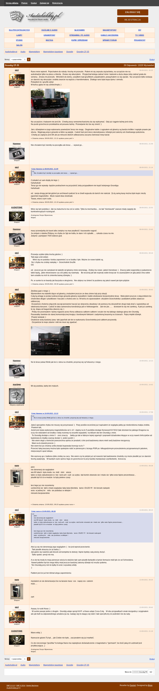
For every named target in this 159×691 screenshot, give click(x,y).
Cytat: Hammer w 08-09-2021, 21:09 (44, 169)
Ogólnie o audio (49, 30)
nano (17, 466)
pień (17, 70)
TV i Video (139, 35)
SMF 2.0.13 (11, 685)
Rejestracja (57, 3)
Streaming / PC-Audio (79, 35)
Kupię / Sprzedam (79, 40)
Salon (19, 45)
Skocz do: (128, 672)
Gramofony (49, 35)
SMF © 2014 (20, 685)
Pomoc (24, 3)
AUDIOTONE (16, 207)
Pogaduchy (139, 40)
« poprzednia (16, 59)
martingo (17, 384)
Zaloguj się (44, 3)
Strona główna (12, 3)
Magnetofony (109, 30)
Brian (150, 685)
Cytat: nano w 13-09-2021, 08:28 (43, 511)
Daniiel (133, 685)
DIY (139, 30)
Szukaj (34, 3)
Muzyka (49, 40)
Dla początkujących (19, 30)
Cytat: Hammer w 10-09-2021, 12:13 (44, 413)
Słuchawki (79, 30)
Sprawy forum (110, 40)
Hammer (17, 144)
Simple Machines (32, 685)
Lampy (19, 35)
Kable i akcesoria (109, 35)
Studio (19, 40)
